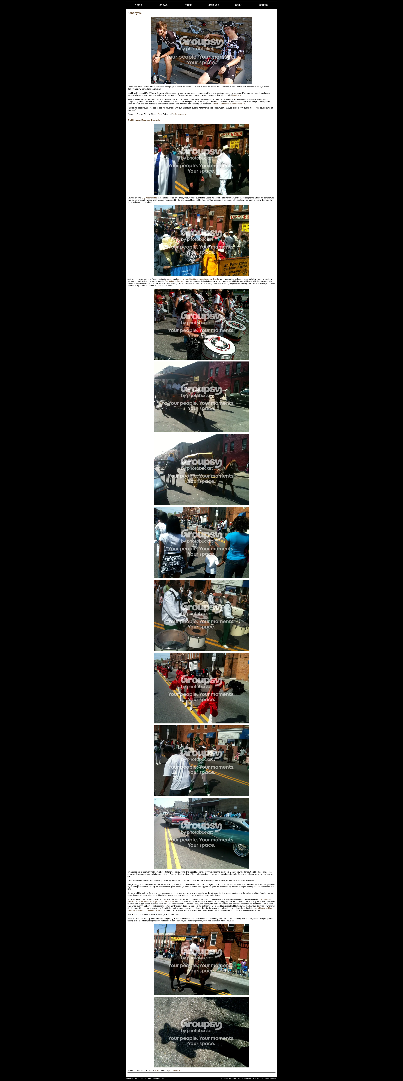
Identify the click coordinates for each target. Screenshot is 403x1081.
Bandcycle (135, 13)
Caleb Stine (231, 1078)
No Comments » (179, 114)
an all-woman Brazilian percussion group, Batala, (198, 279)
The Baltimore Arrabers (174, 281)
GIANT (274, 1078)
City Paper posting (149, 198)
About (238, 4)
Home (138, 4)
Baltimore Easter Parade (144, 120)
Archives (213, 4)
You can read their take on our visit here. (228, 104)
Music (188, 4)
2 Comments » (175, 1070)
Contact (263, 4)
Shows (163, 4)
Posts (160, 114)
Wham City (169, 901)
